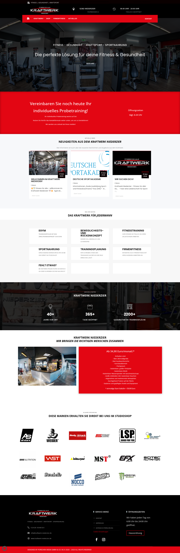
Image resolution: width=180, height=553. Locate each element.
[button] (4, 548)
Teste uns (90, 63)
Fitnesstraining (133, 230)
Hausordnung (135, 533)
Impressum (100, 523)
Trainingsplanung (93, 249)
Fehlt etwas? (48, 265)
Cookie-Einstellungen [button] (100, 532)
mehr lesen (35, 196)
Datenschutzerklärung (104, 528)
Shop (48, 18)
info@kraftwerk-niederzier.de (96, 2)
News (34, 185)
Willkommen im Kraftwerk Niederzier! (45, 180)
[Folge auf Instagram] (104, 539)
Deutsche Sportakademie (87, 179)
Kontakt (148, 19)
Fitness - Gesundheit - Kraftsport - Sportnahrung (90, 45)
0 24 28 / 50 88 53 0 (143, 2)
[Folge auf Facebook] (96, 539)
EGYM (42, 230)
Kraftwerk (38, 18)
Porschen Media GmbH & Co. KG (51, 550)
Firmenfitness (59, 18)
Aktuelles (72, 18)
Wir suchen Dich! (124, 179)
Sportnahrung (49, 249)
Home (28, 19)
